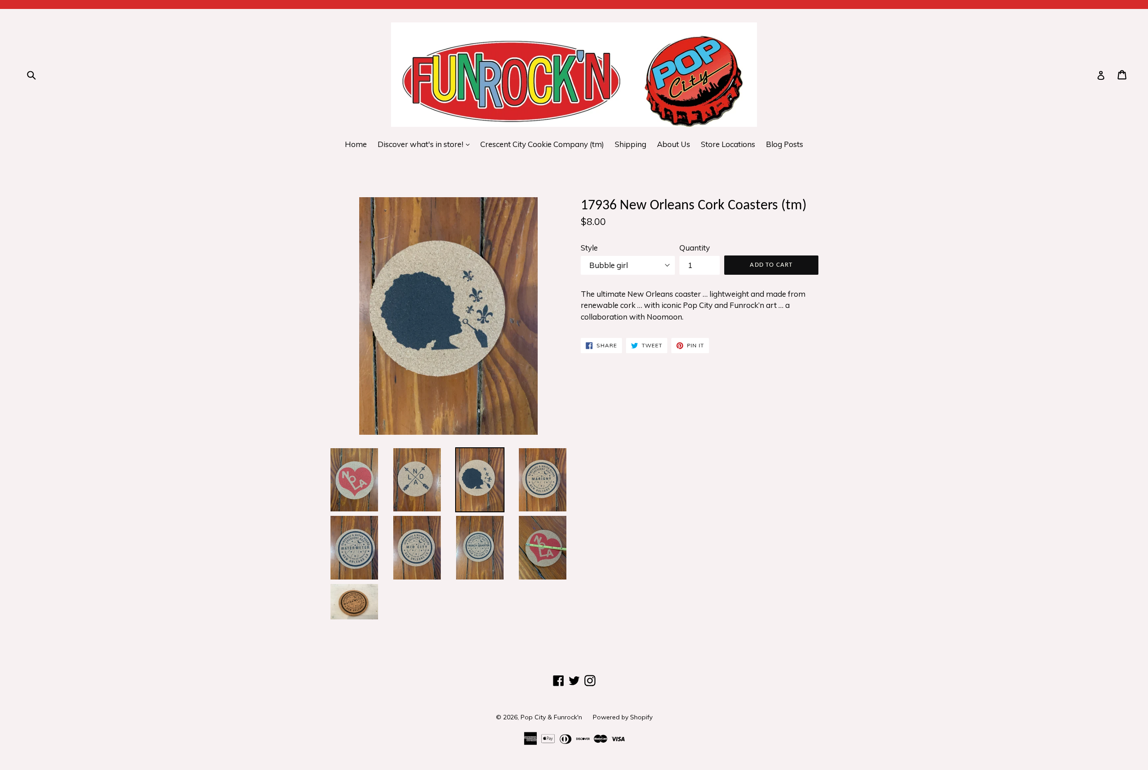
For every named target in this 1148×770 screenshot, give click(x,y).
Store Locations (728, 144)
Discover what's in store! (426, 144)
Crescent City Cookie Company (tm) (542, 144)
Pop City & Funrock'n (551, 717)
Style (589, 247)
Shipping (630, 144)
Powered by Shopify (622, 717)
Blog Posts (784, 144)
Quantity (694, 247)
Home (356, 144)
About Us (673, 144)
